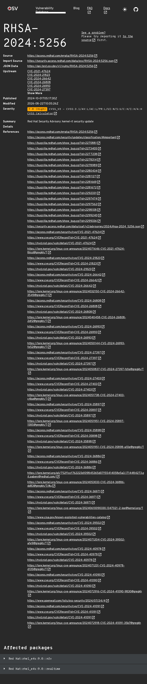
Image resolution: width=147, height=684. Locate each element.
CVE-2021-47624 (38, 71)
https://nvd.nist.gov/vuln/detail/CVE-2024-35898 (59, 442)
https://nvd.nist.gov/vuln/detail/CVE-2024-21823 (59, 269)
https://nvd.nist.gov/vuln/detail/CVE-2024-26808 (59, 312)
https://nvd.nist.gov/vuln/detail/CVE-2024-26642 (59, 286)
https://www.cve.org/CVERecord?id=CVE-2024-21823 (62, 264)
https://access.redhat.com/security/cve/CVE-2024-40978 (64, 549)
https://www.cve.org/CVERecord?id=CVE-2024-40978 (62, 554)
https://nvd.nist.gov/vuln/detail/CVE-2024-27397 (59, 364)
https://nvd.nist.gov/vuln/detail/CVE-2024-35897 (59, 416)
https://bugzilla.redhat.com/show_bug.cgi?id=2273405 (62, 149)
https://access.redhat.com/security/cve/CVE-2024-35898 (64, 430)
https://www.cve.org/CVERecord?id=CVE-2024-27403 (62, 384)
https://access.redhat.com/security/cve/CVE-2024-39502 (64, 523)
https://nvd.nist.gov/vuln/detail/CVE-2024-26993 (59, 338)
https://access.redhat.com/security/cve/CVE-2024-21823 (63, 258)
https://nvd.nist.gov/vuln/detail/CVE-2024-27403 (59, 390)
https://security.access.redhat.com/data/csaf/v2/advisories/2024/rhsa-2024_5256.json (83, 227)
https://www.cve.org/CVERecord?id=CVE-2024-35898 (62, 436)
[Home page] (13, 9)
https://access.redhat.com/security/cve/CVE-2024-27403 (64, 379)
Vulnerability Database (44, 10)
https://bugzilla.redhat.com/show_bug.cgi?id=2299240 (62, 215)
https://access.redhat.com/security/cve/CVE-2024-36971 (63, 491)
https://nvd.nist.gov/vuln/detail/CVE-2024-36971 (59, 503)
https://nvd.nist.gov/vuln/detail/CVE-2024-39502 (59, 534)
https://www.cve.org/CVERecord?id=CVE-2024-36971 (62, 497)
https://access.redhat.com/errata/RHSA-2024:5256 (60, 56)
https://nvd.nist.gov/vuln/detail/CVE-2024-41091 (59, 617)
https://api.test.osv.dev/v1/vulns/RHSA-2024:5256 (60, 66)
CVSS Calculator (40, 113)
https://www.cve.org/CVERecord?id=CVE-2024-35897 (62, 410)
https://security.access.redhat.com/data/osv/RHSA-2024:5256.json (70, 61)
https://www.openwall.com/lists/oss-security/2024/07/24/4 (66, 601)
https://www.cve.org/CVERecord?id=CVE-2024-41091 (62, 612)
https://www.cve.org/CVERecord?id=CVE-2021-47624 (62, 238)
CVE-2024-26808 (39, 82)
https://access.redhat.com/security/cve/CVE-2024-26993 (64, 327)
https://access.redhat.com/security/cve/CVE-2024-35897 (64, 404)
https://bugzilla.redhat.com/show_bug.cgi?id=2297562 (62, 204)
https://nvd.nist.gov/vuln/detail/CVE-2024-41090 (59, 586)
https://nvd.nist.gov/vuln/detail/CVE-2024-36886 (59, 467)
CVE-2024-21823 (38, 75)
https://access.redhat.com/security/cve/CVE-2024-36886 (64, 456)
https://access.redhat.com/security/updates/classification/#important (71, 137)
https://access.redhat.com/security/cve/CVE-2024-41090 (64, 575)
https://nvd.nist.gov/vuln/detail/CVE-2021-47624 (59, 243)
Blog (76, 8)
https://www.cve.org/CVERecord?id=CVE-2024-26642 (62, 280)
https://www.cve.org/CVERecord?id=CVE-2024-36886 (62, 462)
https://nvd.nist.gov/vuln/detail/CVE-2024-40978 (59, 560)
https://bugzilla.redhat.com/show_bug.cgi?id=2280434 (62, 171)
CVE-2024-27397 (39, 90)
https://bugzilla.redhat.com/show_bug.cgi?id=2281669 (61, 182)
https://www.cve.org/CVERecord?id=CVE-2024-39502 (62, 529)
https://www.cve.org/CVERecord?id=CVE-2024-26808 (62, 306)
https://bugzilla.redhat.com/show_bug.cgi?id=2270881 (62, 143)
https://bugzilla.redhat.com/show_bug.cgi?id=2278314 (62, 160)
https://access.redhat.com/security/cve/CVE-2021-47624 (64, 232)
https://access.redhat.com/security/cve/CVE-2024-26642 (64, 275)
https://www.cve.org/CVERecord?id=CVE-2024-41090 (62, 580)
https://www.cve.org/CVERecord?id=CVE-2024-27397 (62, 358)
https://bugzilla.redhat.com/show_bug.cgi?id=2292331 (61, 193)
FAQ (89, 8)
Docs (106, 8)
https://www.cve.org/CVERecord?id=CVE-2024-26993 (62, 332)
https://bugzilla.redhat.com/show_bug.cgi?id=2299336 (62, 221)
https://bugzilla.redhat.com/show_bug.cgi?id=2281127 (61, 176)
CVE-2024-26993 (38, 86)
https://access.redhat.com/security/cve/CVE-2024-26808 (64, 301)
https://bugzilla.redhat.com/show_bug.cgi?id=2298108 (62, 210)
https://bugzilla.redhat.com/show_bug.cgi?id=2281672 (62, 188)
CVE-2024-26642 (39, 79)
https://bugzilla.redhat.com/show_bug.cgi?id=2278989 (62, 165)
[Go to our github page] (136, 9)
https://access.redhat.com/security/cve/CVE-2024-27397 (64, 353)
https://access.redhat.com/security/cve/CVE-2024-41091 (63, 606)
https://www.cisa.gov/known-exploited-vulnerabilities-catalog (66, 517)
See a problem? (93, 33)
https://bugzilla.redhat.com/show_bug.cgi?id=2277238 (62, 154)
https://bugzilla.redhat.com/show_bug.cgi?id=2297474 (62, 199)
